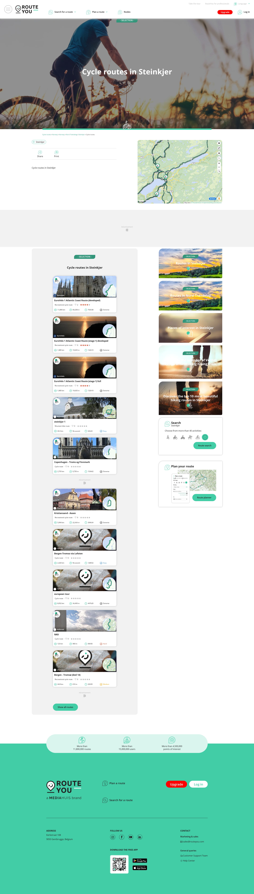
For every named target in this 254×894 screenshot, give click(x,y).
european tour (62, 594)
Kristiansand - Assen (65, 513)
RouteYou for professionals (217, 3)
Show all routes (65, 707)
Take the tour (194, 3)
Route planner (204, 497)
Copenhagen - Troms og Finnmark (72, 462)
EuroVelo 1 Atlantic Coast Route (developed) (77, 300)
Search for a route (121, 800)
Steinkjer (82, 135)
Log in (198, 784)
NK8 (56, 634)
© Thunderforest (196, 203)
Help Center (188, 860)
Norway (55, 135)
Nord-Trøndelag (71, 135)
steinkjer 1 (59, 421)
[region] (180, 172)
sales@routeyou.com (193, 841)
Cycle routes (46, 135)
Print (56, 156)
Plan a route (117, 783)
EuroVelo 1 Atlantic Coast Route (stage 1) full (77, 381)
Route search (204, 445)
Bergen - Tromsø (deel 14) (67, 674)
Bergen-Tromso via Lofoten (68, 553)
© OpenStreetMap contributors (211, 203)
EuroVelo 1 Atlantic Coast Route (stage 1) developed (81, 340)
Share (40, 156)
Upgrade (225, 12)
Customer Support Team (195, 855)
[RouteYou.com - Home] (26, 9)
